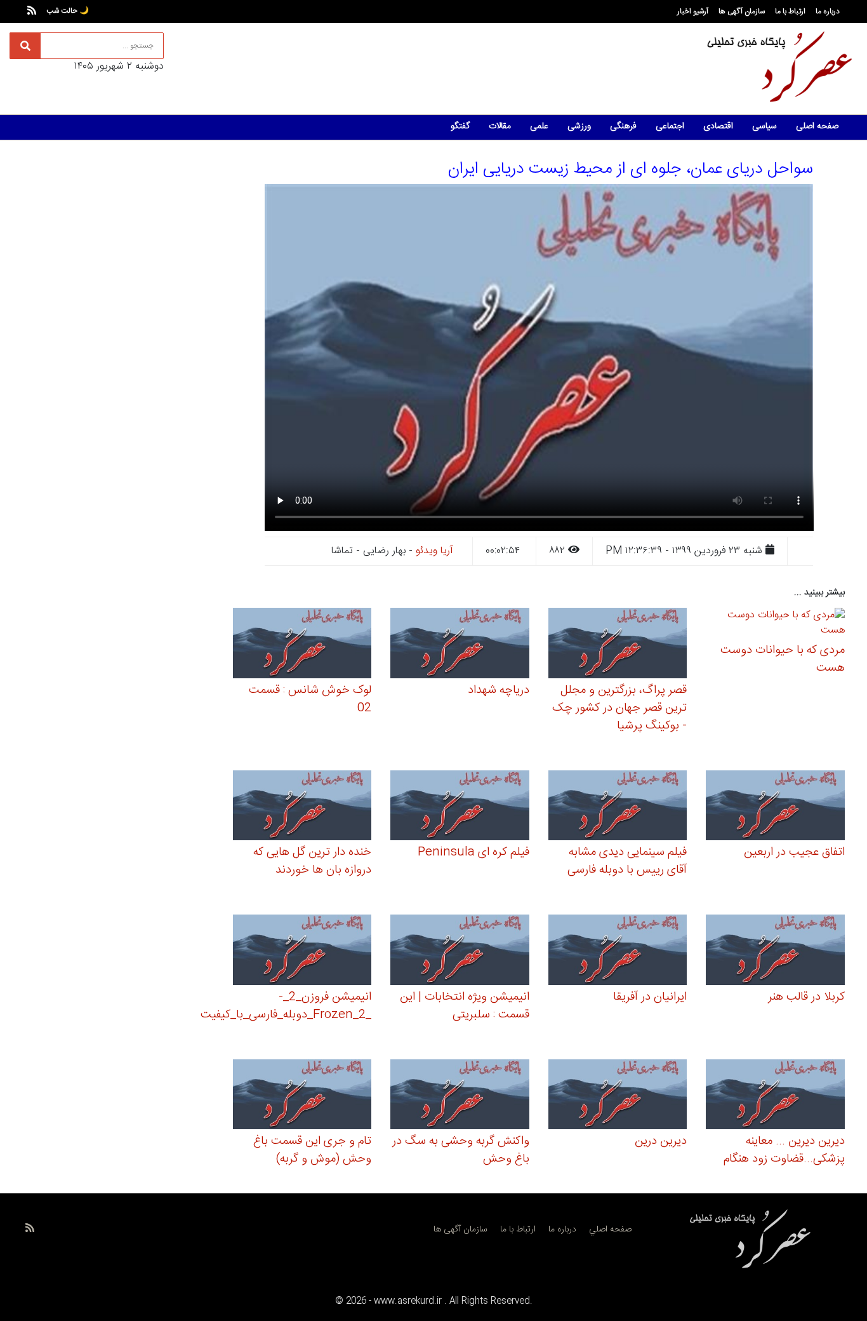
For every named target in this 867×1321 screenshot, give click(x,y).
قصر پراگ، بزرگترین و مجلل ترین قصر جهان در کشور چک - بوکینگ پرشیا (619, 708)
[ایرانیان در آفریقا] (617, 951)
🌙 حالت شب (67, 10)
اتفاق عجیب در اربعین (794, 852)
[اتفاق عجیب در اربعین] (775, 807)
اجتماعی (670, 126)
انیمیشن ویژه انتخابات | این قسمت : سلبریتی (464, 1006)
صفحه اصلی (817, 126)
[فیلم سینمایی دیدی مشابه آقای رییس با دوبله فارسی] (617, 807)
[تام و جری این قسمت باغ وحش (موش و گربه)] (302, 1096)
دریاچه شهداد (498, 690)
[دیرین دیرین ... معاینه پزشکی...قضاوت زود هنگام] (775, 1096)
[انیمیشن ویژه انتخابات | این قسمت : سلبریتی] (459, 951)
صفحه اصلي (610, 1229)
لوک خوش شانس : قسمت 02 (310, 699)
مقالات (500, 126)
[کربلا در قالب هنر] (775, 951)
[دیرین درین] (617, 1096)
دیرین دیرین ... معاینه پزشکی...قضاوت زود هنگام (784, 1150)
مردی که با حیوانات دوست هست (782, 659)
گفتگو (460, 126)
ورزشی (579, 126)
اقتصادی (718, 126)
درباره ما (828, 11)
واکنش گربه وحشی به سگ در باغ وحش (460, 1150)
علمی (539, 126)
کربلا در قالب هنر (806, 997)
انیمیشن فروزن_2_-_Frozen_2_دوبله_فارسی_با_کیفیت (286, 1006)
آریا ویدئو (434, 551)
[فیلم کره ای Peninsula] (459, 807)
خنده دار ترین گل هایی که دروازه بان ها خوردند (312, 861)
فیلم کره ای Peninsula (473, 852)
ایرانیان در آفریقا (650, 997)
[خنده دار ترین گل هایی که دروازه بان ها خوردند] (302, 807)
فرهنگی (623, 126)
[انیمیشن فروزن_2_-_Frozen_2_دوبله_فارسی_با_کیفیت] (302, 951)
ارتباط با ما (790, 11)
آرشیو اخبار (692, 11)
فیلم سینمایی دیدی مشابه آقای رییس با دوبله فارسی (627, 861)
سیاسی (764, 126)
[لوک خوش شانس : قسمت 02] (302, 645)
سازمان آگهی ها (741, 11)
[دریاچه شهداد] (459, 645)
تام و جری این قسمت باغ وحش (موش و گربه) (312, 1150)
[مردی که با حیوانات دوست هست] (775, 625)
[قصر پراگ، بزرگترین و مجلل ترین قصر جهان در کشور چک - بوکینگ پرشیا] (617, 645)
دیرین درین (661, 1141)
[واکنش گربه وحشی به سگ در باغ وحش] (459, 1096)
